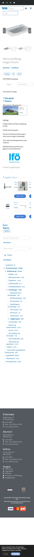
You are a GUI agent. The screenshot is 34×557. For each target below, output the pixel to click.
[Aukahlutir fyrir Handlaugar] (8, 293)
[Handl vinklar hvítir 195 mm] (22, 211)
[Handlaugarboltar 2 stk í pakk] (22, 190)
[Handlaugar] (7, 289)
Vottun (8, 101)
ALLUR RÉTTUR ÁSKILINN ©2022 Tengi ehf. (17, 498)
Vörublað (9, 98)
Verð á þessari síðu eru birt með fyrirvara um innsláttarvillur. (17, 502)
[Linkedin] (10, 3)
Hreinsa (6, 231)
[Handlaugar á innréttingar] (8, 304)
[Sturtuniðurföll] (7, 338)
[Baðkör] (7, 274)
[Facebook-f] (3, 3)
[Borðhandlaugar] (8, 298)
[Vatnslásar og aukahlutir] (7, 342)
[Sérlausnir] (8, 312)
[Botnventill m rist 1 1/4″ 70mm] (7, 211)
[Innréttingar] (7, 322)
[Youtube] (14, 3)
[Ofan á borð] (8, 309)
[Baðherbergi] (5, 271)
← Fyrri (5, 223)
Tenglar (7, 466)
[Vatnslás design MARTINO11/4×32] (7, 190)
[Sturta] (7, 330)
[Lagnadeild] (4, 355)
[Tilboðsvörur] (4, 358)
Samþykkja (15, 554)
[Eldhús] (5, 347)
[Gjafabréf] (4, 265)
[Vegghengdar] (8, 319)
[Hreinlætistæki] (4, 268)
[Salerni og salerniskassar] (7, 325)
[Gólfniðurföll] (7, 283)
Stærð (9, 84)
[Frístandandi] (8, 301)
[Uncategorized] (4, 361)
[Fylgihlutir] (7, 280)
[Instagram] (7, 3)
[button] (26, 8)
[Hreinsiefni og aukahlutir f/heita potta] (5, 350)
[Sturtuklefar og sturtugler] (7, 333)
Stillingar (6, 554)
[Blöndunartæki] (7, 277)
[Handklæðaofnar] (7, 286)
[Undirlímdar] (8, 316)
